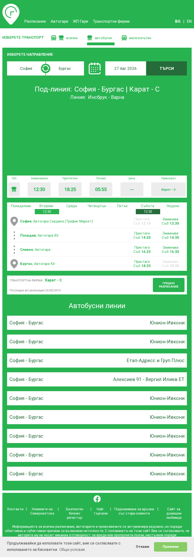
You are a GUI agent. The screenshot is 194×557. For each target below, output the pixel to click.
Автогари (59, 21)
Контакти (15, 509)
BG (178, 21)
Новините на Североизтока (42, 511)
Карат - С (53, 280)
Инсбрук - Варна (106, 97)
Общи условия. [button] (72, 549)
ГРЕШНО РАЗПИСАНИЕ (168, 285)
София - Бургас (26, 323)
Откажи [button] (142, 547)
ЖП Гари (80, 21)
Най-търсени (101, 511)
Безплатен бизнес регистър (74, 513)
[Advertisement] (97, 138)
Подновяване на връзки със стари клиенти (134, 511)
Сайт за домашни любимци (173, 513)
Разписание (11, 6)
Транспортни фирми (111, 21)
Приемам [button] (171, 547)
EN (189, 21)
